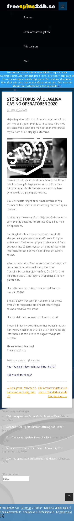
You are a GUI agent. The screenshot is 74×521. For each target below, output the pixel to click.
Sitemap (26, 507)
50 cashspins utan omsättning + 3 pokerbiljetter (34, 448)
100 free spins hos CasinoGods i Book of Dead (33, 416)
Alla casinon (31, 46)
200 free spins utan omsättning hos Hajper (31, 458)
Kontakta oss (64, 512)
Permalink (36, 360)
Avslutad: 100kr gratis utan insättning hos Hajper (35, 427)
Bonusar (29, 17)
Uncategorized (17, 360)
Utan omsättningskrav (37, 32)
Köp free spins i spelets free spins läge (28, 437)
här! (59, 86)
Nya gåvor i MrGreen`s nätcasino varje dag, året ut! (21, 392)
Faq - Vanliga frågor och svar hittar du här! (31, 366)
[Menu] (63, 6)
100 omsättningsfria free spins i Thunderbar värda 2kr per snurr (52, 392)
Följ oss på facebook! (19, 375)
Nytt (26, 61)
